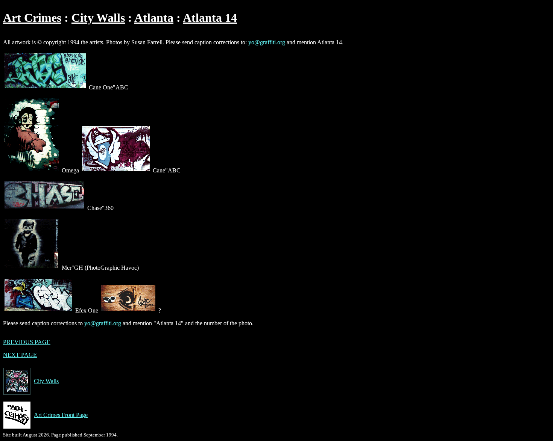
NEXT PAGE (20, 355)
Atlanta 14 (210, 17)
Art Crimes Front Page (61, 415)
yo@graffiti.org (266, 42)
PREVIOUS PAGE (26, 342)
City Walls (98, 17)
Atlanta (153, 17)
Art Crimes (32, 17)
